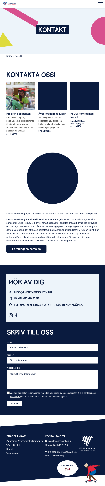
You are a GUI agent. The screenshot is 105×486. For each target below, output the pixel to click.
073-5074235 (44, 131)
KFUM (9, 56)
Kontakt (10, 449)
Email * (10, 355)
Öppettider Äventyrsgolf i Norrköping (25, 441)
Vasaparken (12, 453)
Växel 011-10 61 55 (27, 298)
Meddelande (13, 368)
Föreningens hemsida (26, 249)
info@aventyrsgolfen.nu (33, 292)
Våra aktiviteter (14, 445)
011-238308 (11, 134)
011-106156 (75, 126)
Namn (9, 342)
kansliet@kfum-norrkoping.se (78, 122)
